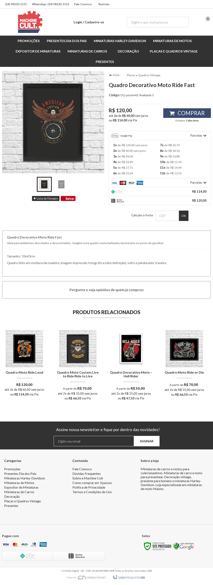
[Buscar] (182, 22)
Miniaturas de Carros (19, 492)
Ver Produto (24, 380)
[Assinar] (147, 441)
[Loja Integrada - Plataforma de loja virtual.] (128, 577)
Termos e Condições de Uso (92, 492)
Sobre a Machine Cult (87, 478)
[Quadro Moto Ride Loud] (24, 364)
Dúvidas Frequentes (86, 473)
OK (183, 215)
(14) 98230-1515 (16, 4)
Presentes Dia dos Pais (20, 473)
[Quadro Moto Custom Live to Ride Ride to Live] (77, 366)
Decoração (12, 496)
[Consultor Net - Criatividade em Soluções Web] (88, 577)
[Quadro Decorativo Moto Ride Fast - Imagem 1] (44, 184)
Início (116, 75)
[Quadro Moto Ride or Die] (184, 364)
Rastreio (103, 4)
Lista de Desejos (47, 198)
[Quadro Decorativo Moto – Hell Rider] (131, 366)
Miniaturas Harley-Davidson (24, 478)
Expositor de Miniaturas (21, 487)
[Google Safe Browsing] (183, 546)
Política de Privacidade (88, 487)
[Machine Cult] (30, 22)
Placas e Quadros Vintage (143, 75)
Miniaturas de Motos (19, 483)
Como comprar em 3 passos (92, 483)
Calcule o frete (142, 215)
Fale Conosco (83, 4)
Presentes (11, 506)
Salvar (70, 198)
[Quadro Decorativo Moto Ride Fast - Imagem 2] (61, 184)
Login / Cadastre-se (89, 22)
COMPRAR (191, 113)
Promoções (12, 469)
